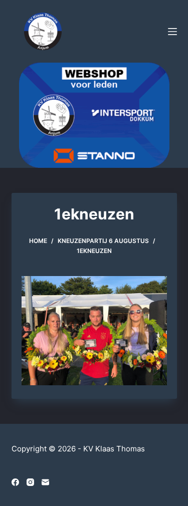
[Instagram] (30, 482)
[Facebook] (15, 482)
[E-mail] (45, 482)
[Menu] (172, 31)
